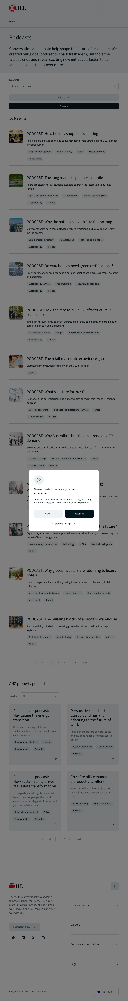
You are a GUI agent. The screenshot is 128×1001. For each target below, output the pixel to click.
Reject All (48, 513)
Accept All (79, 513)
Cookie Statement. (80, 502)
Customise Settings (64, 524)
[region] (64, 500)
